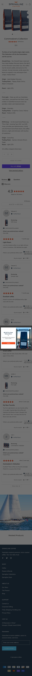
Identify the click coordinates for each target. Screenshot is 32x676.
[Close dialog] (30, 328)
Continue (8, 343)
